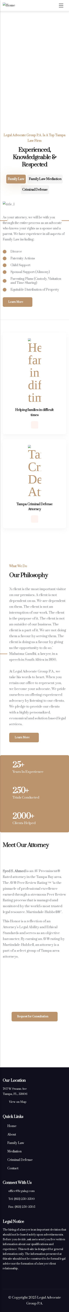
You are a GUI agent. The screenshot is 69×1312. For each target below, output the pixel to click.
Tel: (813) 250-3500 (21, 1199)
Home (11, 1126)
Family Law (16, 179)
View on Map (17, 1102)
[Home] (25, 5)
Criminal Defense (34, 190)
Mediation (14, 1151)
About (11, 1135)
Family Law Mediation (45, 179)
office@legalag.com (21, 1191)
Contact (12, 1168)
